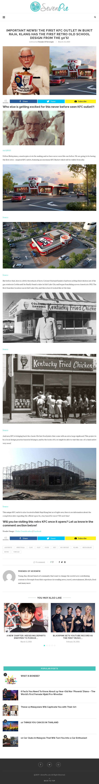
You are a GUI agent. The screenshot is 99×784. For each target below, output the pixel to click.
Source (5, 217)
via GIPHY (7, 150)
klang (75, 547)
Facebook (37, 531)
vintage (16, 552)
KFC (54, 547)
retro (6, 552)
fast (38, 547)
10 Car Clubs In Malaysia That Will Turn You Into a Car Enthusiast (54, 738)
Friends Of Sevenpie (46, 41)
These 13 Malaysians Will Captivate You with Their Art (48, 707)
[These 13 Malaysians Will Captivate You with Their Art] (10, 711)
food (47, 547)
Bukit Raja (21, 547)
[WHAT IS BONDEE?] (10, 680)
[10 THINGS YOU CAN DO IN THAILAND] (10, 726)
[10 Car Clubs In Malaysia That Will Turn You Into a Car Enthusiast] (10, 742)
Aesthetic (8, 547)
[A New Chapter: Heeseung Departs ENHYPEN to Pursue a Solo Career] (26, 617)
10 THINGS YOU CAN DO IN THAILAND (39, 722)
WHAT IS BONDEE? (30, 676)
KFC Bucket (64, 547)
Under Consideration (23, 531)
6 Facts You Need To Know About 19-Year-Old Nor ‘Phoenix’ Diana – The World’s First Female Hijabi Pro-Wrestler (58, 692)
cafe (31, 547)
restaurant (87, 547)
